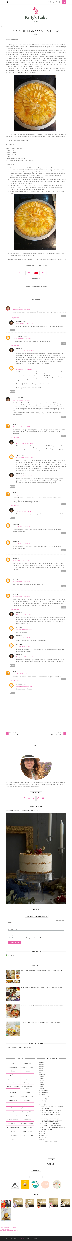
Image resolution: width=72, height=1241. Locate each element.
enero (43, 1137)
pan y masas (27, 1119)
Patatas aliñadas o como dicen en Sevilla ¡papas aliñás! (40, 1022)
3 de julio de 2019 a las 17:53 (24, 638)
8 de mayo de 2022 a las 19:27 (24, 686)
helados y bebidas (27, 1112)
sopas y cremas (27, 1131)
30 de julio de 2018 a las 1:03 (21, 560)
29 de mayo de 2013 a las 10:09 (21, 309)
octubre (43, 1094)
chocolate (27, 1100)
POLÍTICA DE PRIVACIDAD (9, 1231)
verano (13, 1139)
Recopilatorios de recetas (27, 1087)
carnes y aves (13, 1100)
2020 (40, 1074)
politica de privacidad (35, 938)
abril (42, 1131)
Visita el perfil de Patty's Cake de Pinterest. (18, 1047)
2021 (40, 1072)
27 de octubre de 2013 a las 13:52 (22, 338)
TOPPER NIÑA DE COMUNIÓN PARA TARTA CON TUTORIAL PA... (51, 1121)
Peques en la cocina (13, 1086)
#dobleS (12, 1063)
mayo (42, 1105)
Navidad (13, 1083)
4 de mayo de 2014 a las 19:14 (24, 511)
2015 (40, 1084)
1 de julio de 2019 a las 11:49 (24, 615)
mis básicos (27, 1116)
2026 (40, 1062)
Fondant (27, 1071)
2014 (40, 1086)
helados (13, 1112)
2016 (40, 1082)
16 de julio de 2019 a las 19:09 (24, 657)
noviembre (44, 1092)
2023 (40, 1068)
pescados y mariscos (27, 1123)
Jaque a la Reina (13, 1079)
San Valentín (12, 1092)
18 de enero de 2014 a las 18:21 (24, 369)
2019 (40, 1076)
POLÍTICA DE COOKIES (8, 1227)
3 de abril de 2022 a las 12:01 (21, 674)
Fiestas (13, 1071)
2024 (40, 1066)
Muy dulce (27, 1079)
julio (42, 1101)
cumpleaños (12, 1104)
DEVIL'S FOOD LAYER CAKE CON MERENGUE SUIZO (50, 1115)
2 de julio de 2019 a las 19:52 (24, 629)
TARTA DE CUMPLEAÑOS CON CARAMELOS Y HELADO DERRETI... (51, 1124)
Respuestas (15, 318)
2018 (40, 1078)
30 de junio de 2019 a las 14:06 (21, 596)
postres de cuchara (13, 1127)
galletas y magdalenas (27, 1108)
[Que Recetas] (36, 955)
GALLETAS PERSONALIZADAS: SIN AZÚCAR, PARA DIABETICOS (50, 1111)
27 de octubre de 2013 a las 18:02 (25, 351)
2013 (40, 1088)
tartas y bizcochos (27, 1135)
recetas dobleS (27, 1127)
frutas (13, 1108)
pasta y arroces (12, 1123)
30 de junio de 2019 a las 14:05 (21, 581)
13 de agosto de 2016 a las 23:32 (21, 526)
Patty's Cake (21, 321)
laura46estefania (20, 336)
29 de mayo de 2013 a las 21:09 (24, 323)
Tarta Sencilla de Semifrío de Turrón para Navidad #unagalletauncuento (25, 810)
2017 (40, 1080)
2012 (40, 1139)
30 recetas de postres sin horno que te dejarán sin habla (41, 987)
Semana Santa (27, 1092)
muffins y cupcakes (12, 1119)
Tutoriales (13, 1096)
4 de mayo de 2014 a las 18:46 (21, 495)
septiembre (44, 1097)
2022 (40, 1070)
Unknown (20, 367)
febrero (43, 1135)
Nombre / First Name (14, 929)
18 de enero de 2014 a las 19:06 (21, 400)
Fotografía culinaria (13, 1075)
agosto (43, 1099)
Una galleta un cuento (27, 1096)
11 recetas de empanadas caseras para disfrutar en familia (42, 970)
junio (42, 1103)
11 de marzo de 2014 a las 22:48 (24, 457)
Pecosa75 (16, 307)
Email (10, 922)
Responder (63, 316)
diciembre (44, 1090)
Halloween (27, 1075)
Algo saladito (13, 1067)
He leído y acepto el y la (25, 938)
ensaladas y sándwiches (27, 1104)
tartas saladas (13, 1135)
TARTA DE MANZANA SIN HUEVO (50, 1118)
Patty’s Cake (21, 684)
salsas (13, 1131)
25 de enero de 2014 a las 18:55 (21, 427)
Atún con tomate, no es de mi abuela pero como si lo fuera (42, 1005)
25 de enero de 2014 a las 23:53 (24, 443)
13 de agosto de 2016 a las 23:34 (21, 543)
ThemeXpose (22, 1238)
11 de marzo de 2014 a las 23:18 (24, 476)
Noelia (15, 579)
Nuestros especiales (27, 1083)
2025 (40, 1064)
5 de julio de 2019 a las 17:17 (23, 646)
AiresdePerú (27, 1063)
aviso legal (23, 938)
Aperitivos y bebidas (27, 1067)
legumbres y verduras (13, 1116)
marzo (43, 1133)
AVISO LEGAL (4, 1229)
